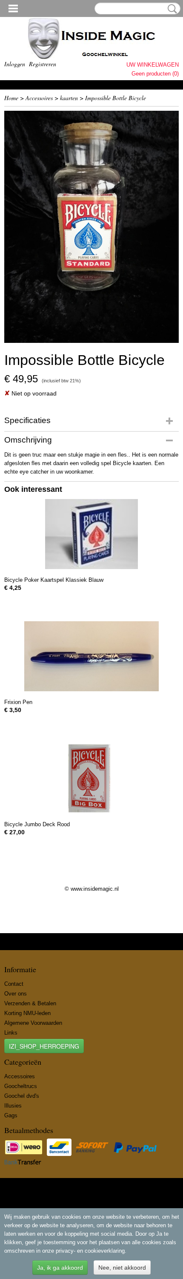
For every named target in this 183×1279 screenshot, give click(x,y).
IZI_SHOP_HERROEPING (44, 1046)
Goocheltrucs (20, 1086)
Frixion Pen (18, 702)
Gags (10, 1115)
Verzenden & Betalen (30, 1003)
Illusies (13, 1105)
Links (10, 1032)
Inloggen (14, 64)
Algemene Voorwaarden (33, 1023)
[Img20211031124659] (91, 227)
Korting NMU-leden (27, 1013)
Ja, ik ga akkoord (60, 1267)
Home (11, 98)
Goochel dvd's (21, 1096)
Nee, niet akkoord (122, 1267)
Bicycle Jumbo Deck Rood (37, 824)
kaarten (69, 98)
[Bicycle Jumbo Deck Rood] (91, 778)
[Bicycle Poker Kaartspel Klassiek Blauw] (91, 534)
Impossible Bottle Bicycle (115, 98)
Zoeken (170, 9)
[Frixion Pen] (91, 656)
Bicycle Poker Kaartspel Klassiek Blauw (53, 580)
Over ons (15, 993)
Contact (13, 984)
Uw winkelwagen (152, 65)
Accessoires (39, 98)
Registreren (42, 64)
